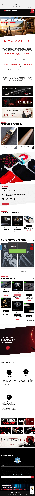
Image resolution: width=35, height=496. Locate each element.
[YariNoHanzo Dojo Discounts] (17, 487)
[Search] (28, 14)
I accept (17, 252)
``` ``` (0, 27)
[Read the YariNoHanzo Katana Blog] (17, 441)
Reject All (17, 249)
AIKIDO (8, 267)
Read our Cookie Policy (12, 247)
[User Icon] (29, 11)
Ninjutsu (26, 267)
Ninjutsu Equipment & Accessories (22, 272)
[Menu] (33, 487)
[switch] (32, 492)
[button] (1, 248)
